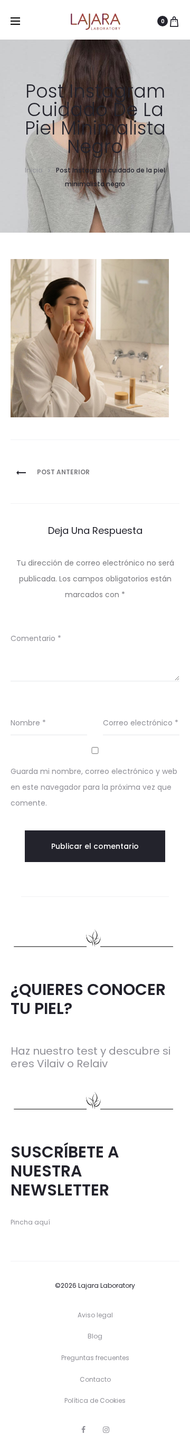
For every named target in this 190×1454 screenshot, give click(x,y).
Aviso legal (95, 1314)
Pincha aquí (30, 1222)
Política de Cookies (95, 1400)
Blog (95, 1336)
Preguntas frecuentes (95, 1357)
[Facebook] (83, 1429)
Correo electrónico (140, 723)
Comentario (36, 638)
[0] (174, 21)
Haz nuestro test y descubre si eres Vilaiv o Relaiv (90, 1057)
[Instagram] (106, 1429)
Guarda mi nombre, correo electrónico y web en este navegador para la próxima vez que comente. (94, 787)
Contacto (95, 1379)
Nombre (28, 723)
